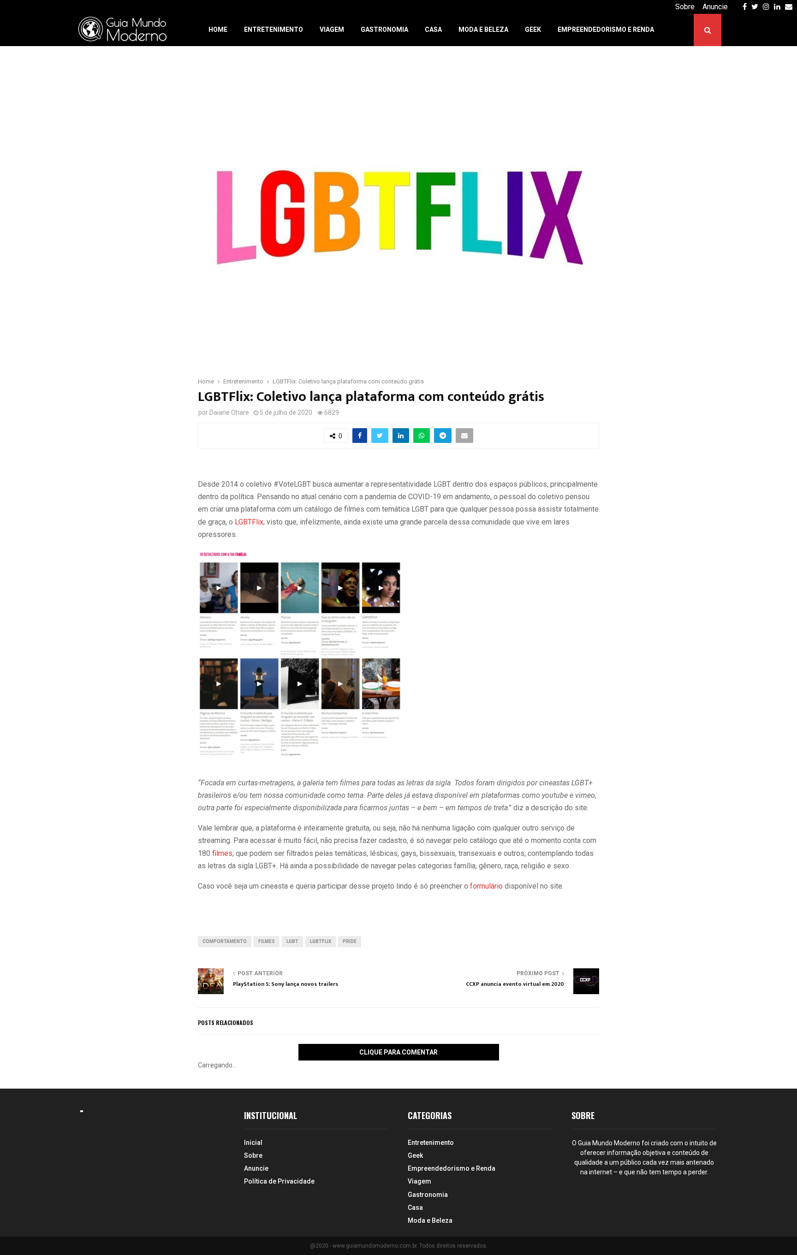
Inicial (253, 1142)
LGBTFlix (249, 522)
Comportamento (224, 941)
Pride (350, 941)
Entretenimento (273, 29)
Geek (533, 29)
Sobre (685, 6)
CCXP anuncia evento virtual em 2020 (515, 984)
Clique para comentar (398, 1052)
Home (217, 29)
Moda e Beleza (483, 29)
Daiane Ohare (229, 412)
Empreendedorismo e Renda (606, 29)
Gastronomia (384, 29)
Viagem (332, 29)
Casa (433, 29)
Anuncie (715, 6)
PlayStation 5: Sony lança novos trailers (285, 984)
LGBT (292, 941)
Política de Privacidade (279, 1181)
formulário (485, 886)
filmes (222, 853)
